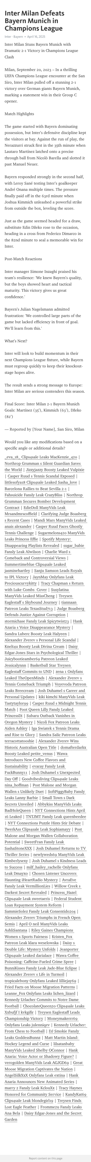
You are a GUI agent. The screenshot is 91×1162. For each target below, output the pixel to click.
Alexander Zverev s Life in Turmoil (34, 974)
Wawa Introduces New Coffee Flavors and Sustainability (36, 760)
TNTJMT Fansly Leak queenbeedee (56, 816)
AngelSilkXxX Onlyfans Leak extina (35, 1075)
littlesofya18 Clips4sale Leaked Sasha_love (41, 482)
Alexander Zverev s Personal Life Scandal (40, 640)
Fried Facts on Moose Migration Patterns (40, 987)
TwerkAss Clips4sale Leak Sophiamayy (37, 829)
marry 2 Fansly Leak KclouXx (30, 1087)
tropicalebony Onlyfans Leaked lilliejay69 (40, 980)
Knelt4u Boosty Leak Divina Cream (34, 646)
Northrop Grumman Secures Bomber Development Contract (44, 501)
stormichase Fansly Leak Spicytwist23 (37, 621)
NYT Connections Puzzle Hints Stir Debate (44, 823)
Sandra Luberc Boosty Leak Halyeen (36, 633)
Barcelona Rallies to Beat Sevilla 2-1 (36, 488)
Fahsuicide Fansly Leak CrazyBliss (33, 494)
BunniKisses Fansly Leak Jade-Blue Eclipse (41, 968)
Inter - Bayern (14, 37)
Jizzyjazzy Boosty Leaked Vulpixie (55, 469)
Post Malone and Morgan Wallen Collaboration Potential (44, 835)
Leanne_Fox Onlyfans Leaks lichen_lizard (40, 993)
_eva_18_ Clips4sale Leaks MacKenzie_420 (41, 457)
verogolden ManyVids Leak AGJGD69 (37, 1062)
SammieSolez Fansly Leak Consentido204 (40, 911)
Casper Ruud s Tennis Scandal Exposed (41, 476)
